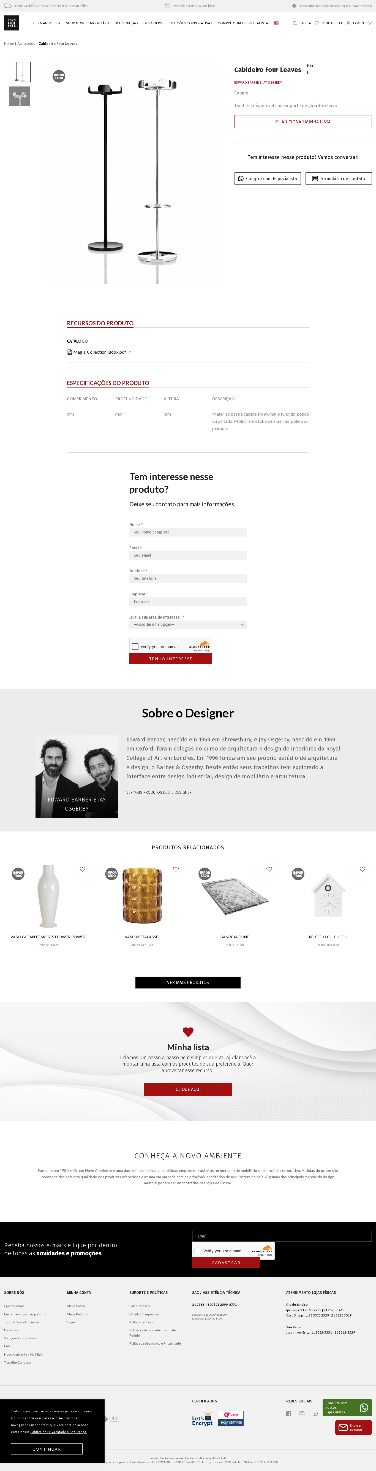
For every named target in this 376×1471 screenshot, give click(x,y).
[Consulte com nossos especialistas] (347, 1407)
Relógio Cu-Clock (328, 936)
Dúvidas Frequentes (144, 1314)
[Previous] (55, 173)
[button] (303, 122)
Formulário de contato (342, 178)
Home (9, 43)
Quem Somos (14, 1306)
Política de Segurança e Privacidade (155, 1343)
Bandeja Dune (234, 936)
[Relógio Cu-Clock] (328, 896)
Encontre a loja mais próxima (25, 1314)
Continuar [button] (46, 1449)
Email (135, 548)
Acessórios (26, 43)
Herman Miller (47, 23)
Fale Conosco (139, 1306)
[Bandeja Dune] (234, 896)
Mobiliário (100, 23)
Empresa (138, 594)
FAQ (7, 1346)
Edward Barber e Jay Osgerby (258, 83)
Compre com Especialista (271, 178)
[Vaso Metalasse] (141, 896)
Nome (136, 524)
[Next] (211, 173)
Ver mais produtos (188, 982)
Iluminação (127, 23)
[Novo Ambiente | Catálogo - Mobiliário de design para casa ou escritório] (11, 23)
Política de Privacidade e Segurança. (59, 1432)
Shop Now (75, 23)
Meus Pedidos (77, 1314)
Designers (152, 23)
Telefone (138, 571)
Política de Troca (141, 1322)
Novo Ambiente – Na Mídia (23, 1354)
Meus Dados (76, 1306)
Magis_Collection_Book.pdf (99, 351)
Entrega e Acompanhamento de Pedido (152, 1332)
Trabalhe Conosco (17, 1362)
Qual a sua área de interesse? (156, 617)
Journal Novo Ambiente (21, 1322)
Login (71, 1322)
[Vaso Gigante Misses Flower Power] (48, 896)
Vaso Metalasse (141, 936)
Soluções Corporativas (190, 23)
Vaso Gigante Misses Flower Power (48, 936)
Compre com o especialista (243, 23)
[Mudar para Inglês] (276, 23)
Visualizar (48, 961)
